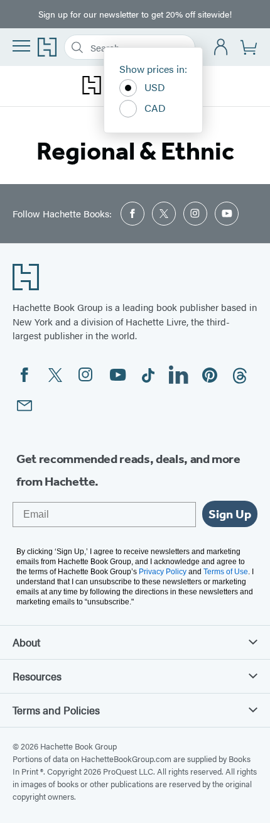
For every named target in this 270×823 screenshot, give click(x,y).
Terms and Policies (56, 709)
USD (154, 87)
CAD (155, 108)
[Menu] (21, 46)
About (26, 642)
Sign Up (229, 513)
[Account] (221, 47)
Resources (37, 676)
